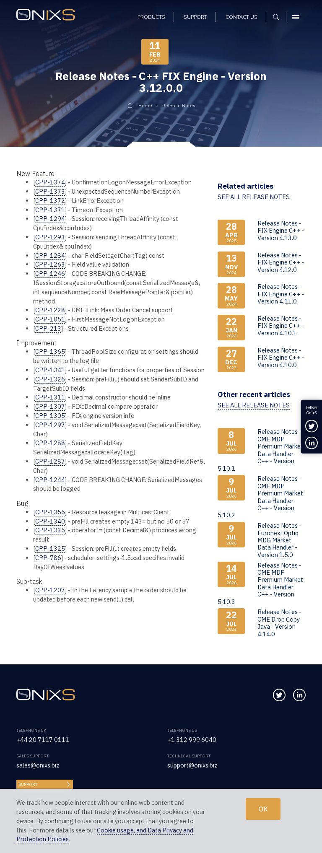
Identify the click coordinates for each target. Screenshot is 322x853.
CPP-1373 (50, 191)
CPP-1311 (50, 397)
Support (27, 784)
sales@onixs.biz (38, 765)
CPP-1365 (50, 351)
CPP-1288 (50, 443)
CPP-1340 (50, 521)
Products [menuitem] (151, 17)
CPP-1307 (50, 406)
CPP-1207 (50, 590)
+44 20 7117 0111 (42, 740)
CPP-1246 (50, 273)
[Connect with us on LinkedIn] (299, 695)
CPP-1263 (50, 264)
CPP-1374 (50, 182)
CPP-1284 (50, 255)
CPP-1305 (50, 416)
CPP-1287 (50, 461)
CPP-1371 (50, 210)
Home (145, 105)
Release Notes (178, 105)
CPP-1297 (50, 425)
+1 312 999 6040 (191, 740)
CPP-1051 (50, 319)
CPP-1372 (50, 201)
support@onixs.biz (192, 765)
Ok (263, 809)
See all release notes (254, 197)
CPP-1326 (50, 379)
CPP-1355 (50, 512)
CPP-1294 (50, 219)
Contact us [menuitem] (241, 17)
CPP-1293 (50, 237)
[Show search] (279, 17)
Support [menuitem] (195, 17)
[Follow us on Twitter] (279, 695)
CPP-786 (48, 558)
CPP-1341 (50, 370)
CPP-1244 (50, 480)
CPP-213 (48, 328)
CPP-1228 (50, 310)
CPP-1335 (50, 530)
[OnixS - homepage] (47, 16)
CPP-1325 (50, 548)
